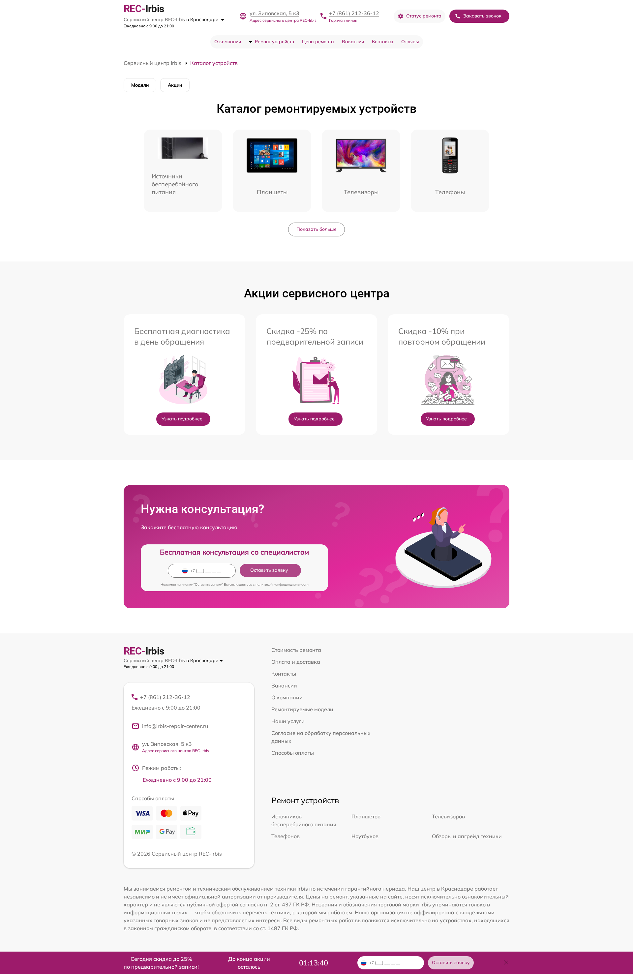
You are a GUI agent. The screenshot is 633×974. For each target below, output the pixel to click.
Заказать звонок (482, 16)
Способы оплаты (292, 752)
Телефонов (285, 836)
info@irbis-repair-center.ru (175, 726)
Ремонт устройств (274, 42)
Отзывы (410, 42)
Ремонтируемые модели (302, 709)
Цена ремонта (318, 42)
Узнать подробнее (182, 419)
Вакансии (353, 42)
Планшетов (365, 816)
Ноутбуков (364, 836)
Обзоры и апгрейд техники (467, 836)
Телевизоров (448, 816)
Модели (140, 85)
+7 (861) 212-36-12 (354, 13)
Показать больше (316, 229)
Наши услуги (288, 721)
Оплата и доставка (295, 661)
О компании (227, 42)
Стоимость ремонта (296, 650)
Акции (175, 85)
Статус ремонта (423, 16)
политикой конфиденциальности (282, 584)
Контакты (382, 42)
